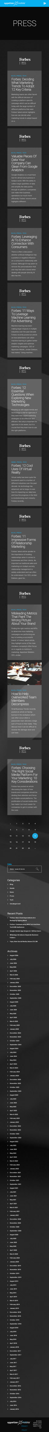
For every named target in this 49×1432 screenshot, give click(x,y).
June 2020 (13, 1242)
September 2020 (15, 1231)
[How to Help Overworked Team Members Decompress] (24, 673)
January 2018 (14, 1347)
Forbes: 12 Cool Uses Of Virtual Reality (22, 469)
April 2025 (13, 1017)
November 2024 (15, 1037)
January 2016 (14, 1409)
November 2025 (15, 990)
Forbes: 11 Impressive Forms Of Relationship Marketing (23, 541)
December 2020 (15, 1219)
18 (29, 842)
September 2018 (15, 1324)
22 (23, 848)
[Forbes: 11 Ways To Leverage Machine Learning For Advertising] (24, 292)
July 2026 (13, 959)
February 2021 (15, 1211)
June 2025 (13, 1010)
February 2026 (15, 979)
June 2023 (13, 1103)
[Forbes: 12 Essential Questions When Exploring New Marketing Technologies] (24, 369)
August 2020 (14, 1234)
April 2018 (13, 1343)
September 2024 (15, 1044)
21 (16, 848)
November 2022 (15, 1130)
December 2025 (15, 986)
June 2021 (13, 1196)
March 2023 (14, 1114)
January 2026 (14, 982)
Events (12, 888)
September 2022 (15, 1138)
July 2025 (13, 1006)
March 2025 (14, 1021)
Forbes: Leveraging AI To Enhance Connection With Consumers (24, 242)
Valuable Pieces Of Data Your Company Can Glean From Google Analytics (24, 163)
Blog (13, 76)
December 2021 (15, 1172)
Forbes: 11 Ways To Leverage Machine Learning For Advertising (23, 316)
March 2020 (14, 1254)
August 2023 (14, 1095)
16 (16, 842)
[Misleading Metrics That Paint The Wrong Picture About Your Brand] (24, 595)
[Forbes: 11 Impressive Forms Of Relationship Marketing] (24, 518)
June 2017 (13, 1362)
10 (10, 836)
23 (29, 848)
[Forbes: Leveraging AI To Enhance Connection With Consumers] (24, 218)
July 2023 (13, 1099)
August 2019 (14, 1281)
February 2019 (15, 1304)
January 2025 (14, 1029)
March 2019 (14, 1300)
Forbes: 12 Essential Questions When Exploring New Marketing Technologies (22, 396)
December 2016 (15, 1386)
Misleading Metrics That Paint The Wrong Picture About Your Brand (24, 618)
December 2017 (15, 1351)
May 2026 (13, 967)
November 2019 (15, 1269)
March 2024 (14, 1068)
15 (10, 842)
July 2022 (13, 1145)
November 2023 (15, 1083)
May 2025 (13, 1013)
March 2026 (14, 975)
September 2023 (15, 1091)
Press (19, 76)
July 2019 (13, 1285)
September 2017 (15, 1355)
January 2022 (14, 1169)
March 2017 (14, 1374)
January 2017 (14, 1382)
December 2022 (15, 1126)
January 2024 (14, 1075)
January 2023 (14, 1122)
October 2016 (14, 1393)
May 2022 (13, 1153)
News (13, 462)
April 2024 (13, 1064)
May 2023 (13, 1107)
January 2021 (14, 1215)
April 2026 (13, 971)
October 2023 (14, 1087)
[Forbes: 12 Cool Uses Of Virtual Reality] (24, 447)
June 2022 (13, 1149)
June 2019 (13, 1289)
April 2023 (13, 1110)
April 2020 (13, 1250)
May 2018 (13, 1339)
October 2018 (14, 1320)
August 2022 (14, 1141)
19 (35, 842)
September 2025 (15, 998)
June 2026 (13, 963)
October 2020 (14, 1227)
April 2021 (13, 1203)
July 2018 (13, 1331)
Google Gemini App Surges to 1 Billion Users (25, 931)
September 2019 (15, 1277)
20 (10, 848)
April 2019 (13, 1297)
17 (23, 842)
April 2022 (13, 1157)
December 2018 (15, 1312)
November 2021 (15, 1176)
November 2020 (15, 1223)
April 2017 (13, 1370)
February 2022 (15, 1165)
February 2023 (15, 1118)
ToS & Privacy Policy (24, 1426)
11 (16, 836)
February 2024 (15, 1072)
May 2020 (13, 1246)
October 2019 (14, 1273)
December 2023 (15, 1079)
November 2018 (15, 1316)
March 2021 (14, 1207)
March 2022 (14, 1161)
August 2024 (14, 1048)
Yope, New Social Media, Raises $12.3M (24, 941)
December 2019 (15, 1266)
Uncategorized (15, 904)
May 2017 (13, 1366)
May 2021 (13, 1200)
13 (29, 836)
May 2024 (13, 1060)
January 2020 (14, 1262)
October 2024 (14, 1041)
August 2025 (14, 1002)
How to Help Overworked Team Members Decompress (23, 699)
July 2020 (13, 1238)
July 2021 (13, 1192)
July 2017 (13, 1359)
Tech (24, 76)
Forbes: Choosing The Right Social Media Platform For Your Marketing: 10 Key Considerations (24, 774)
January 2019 (14, 1308)
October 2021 (14, 1180)
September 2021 (15, 1184)
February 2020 (15, 1258)
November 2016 (15, 1390)
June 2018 (13, 1335)
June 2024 (13, 1056)
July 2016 (13, 1401)
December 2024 (15, 1033)
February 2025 (15, 1025)
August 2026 (14, 955)
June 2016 (13, 1405)
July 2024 (13, 1052)
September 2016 (15, 1397)
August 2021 (14, 1188)
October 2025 (14, 994)
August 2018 (14, 1328)
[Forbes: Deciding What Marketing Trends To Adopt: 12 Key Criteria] (24, 61)
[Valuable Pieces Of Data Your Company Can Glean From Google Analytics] (24, 138)
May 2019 (13, 1293)
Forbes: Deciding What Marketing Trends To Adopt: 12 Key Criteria (23, 84)
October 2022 (14, 1134)
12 (23, 836)
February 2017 (15, 1378)
